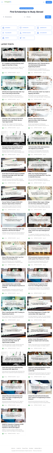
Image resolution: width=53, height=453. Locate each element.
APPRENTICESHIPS (12, 72)
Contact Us (18, 448)
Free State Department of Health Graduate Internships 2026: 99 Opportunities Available (11, 341)
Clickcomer (39, 450)
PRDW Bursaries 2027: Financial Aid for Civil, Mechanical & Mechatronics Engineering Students (39, 65)
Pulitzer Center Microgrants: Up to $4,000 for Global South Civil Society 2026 (38, 341)
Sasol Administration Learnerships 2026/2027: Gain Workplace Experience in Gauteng (13, 285)
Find (48, 17)
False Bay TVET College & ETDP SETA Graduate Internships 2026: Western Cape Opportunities (12, 120)
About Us (13, 448)
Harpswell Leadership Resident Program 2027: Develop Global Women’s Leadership (39, 369)
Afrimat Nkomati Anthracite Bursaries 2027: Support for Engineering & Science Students (39, 397)
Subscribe (49, 2)
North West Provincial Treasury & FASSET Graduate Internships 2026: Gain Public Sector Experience (13, 175)
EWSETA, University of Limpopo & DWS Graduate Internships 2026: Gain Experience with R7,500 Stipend (13, 426)
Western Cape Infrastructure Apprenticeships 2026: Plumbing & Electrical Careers (37, 120)
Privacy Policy (25, 448)
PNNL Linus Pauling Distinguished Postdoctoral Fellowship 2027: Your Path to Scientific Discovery (39, 175)
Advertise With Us (38, 448)
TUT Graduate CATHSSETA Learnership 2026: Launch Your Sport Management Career (39, 230)
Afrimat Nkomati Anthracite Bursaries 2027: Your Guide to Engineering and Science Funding (12, 397)
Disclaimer (31, 448)
